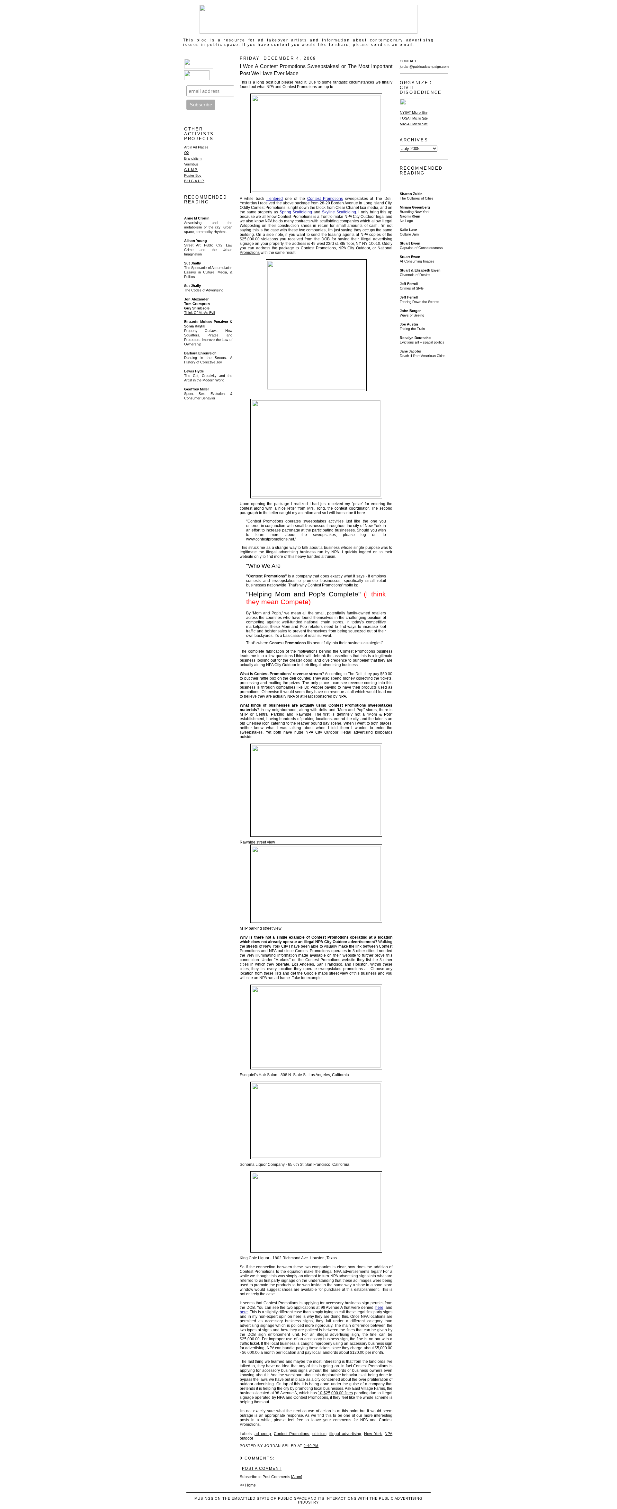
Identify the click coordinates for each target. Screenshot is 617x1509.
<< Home (248, 1485)
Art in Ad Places (196, 147)
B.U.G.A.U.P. (194, 181)
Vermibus (191, 164)
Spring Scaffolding (296, 212)
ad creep (263, 1434)
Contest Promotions (325, 198)
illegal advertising (345, 1434)
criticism (319, 1434)
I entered (274, 198)
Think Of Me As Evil (199, 313)
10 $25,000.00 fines (335, 1393)
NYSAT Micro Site (413, 112)
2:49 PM (311, 1446)
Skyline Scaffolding (339, 212)
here (244, 1312)
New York (373, 1434)
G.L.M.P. (191, 170)
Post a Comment (262, 1468)
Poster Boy (192, 175)
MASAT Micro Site (414, 124)
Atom (296, 1477)
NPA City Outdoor (354, 248)
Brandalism (192, 158)
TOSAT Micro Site (414, 118)
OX (186, 153)
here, (379, 1307)
